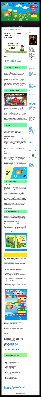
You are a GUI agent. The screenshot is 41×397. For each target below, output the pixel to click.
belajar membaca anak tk (16, 383)
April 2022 (31, 130)
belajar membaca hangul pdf (8, 387)
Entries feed (31, 164)
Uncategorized (31, 148)
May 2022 (30, 129)
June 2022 (31, 128)
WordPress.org (31, 166)
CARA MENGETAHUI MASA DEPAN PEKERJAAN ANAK (32, 84)
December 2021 (31, 133)
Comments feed (31, 165)
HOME (6, 21)
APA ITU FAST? (10, 21)
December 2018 (31, 136)
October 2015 (31, 139)
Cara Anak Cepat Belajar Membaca (12, 59)
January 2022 (31, 132)
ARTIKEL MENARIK (19, 26)
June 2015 (31, 142)
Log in (30, 163)
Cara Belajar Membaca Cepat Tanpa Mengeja (13, 61)
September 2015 (31, 140)
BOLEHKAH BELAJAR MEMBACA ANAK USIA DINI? (33, 114)
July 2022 (30, 127)
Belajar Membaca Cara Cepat (11, 64)
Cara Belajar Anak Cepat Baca (11, 60)
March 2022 (31, 131)
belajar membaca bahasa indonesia (21, 385)
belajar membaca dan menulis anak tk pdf (20, 386)
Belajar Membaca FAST (10, 382)
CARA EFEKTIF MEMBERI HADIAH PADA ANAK (32, 81)
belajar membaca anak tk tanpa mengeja (10, 385)
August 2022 (31, 126)
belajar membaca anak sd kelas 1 (21, 382)
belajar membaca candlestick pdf (9, 386)
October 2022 (31, 124)
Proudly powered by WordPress (20, 393)
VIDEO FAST (14, 24)
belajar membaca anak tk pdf (20, 384)
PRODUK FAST (16, 21)
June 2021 (31, 134)
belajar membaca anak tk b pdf (11, 384)
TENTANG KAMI (7, 26)
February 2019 (31, 135)
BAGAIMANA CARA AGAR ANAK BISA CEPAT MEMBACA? (12, 35)
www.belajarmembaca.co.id (11, 345)
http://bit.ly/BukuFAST (14, 343)
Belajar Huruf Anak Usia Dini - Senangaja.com (32, 110)
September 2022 (31, 125)
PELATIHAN (13, 26)
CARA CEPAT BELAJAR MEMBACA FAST (32, 74)
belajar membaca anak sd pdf (8, 383)
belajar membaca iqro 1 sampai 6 (17, 387)
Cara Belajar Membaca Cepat (11, 62)
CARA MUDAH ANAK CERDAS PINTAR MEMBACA (32, 77)
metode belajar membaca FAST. (12, 146)
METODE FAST (14, 323)
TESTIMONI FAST (7, 24)
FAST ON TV (19, 24)
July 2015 (30, 141)
